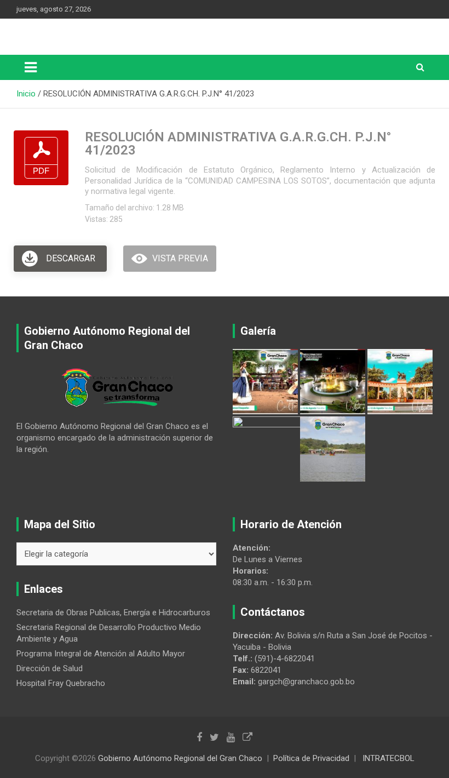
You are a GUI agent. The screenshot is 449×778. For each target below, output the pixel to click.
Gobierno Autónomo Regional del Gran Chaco (180, 758)
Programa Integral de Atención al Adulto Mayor (100, 654)
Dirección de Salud (49, 668)
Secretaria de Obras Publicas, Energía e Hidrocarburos (113, 612)
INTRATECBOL (388, 758)
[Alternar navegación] (30, 67)
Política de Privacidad (311, 758)
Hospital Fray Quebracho (60, 683)
